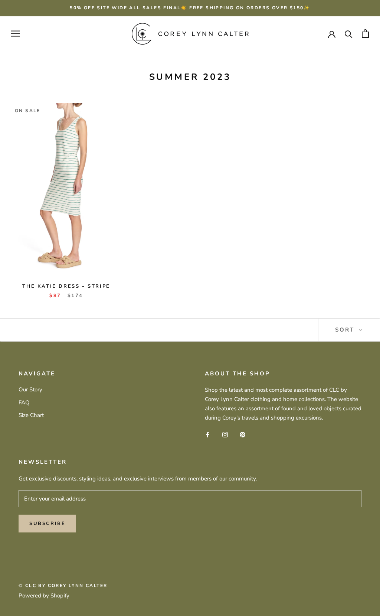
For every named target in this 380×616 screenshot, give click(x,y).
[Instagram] (225, 434)
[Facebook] (207, 434)
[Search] (349, 34)
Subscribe (47, 523)
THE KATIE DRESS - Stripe (66, 286)
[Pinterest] (242, 434)
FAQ (24, 402)
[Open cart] (365, 33)
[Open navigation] (15, 33)
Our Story (30, 389)
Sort (346, 329)
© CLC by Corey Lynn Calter (63, 586)
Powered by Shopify (44, 595)
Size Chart (31, 415)
